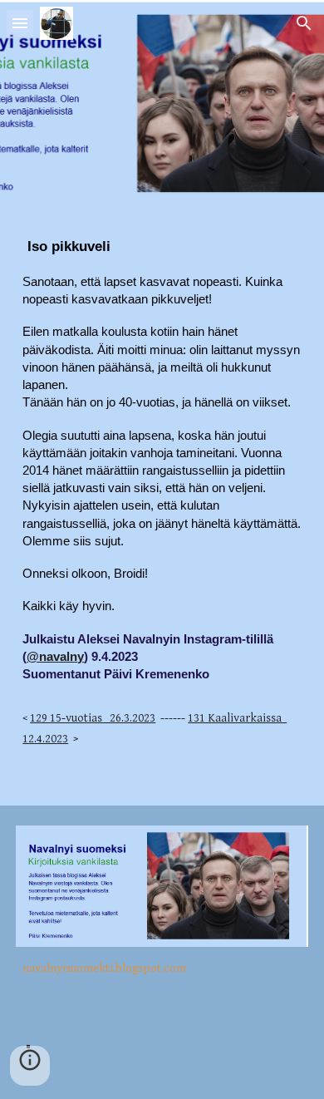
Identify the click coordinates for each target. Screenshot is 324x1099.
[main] (162, 507)
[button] (20, 23)
